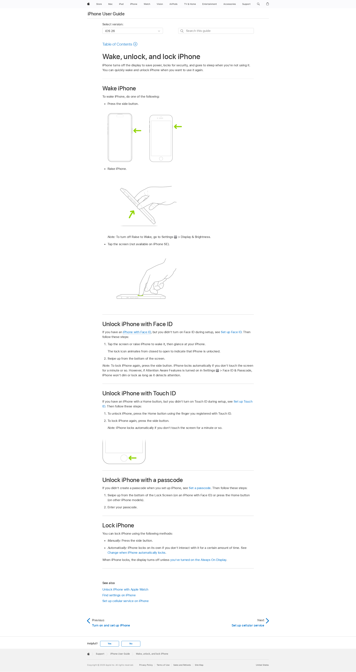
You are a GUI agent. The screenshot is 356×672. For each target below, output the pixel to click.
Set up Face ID (231, 332)
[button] (258, 4)
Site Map (199, 665)
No (130, 643)
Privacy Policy (146, 665)
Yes (109, 643)
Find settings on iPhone (119, 595)
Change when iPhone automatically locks (136, 552)
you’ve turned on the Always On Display (198, 560)
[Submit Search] (182, 31)
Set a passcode (200, 488)
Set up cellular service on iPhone (125, 601)
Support (100, 654)
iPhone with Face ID (137, 332)
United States (262, 665)
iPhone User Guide (106, 13)
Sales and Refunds (182, 665)
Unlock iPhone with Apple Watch (125, 589)
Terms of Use (163, 665)
